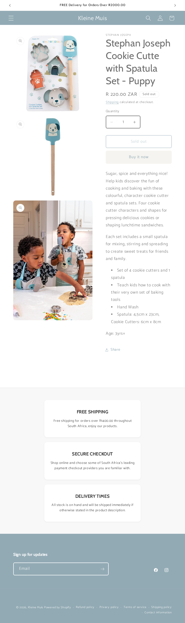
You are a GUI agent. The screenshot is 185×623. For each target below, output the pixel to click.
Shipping (112, 102)
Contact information (158, 612)
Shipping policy (161, 607)
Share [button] (115, 350)
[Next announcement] (175, 5)
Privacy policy (109, 607)
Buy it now (139, 157)
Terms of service (135, 607)
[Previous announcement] (10, 5)
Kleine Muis (35, 607)
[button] (11, 18)
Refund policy (85, 607)
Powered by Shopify (57, 607)
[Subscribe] (102, 569)
